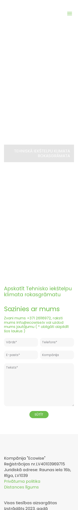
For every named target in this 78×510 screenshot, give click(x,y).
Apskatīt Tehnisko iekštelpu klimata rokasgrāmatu (38, 291)
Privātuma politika (22, 481)
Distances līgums (21, 487)
